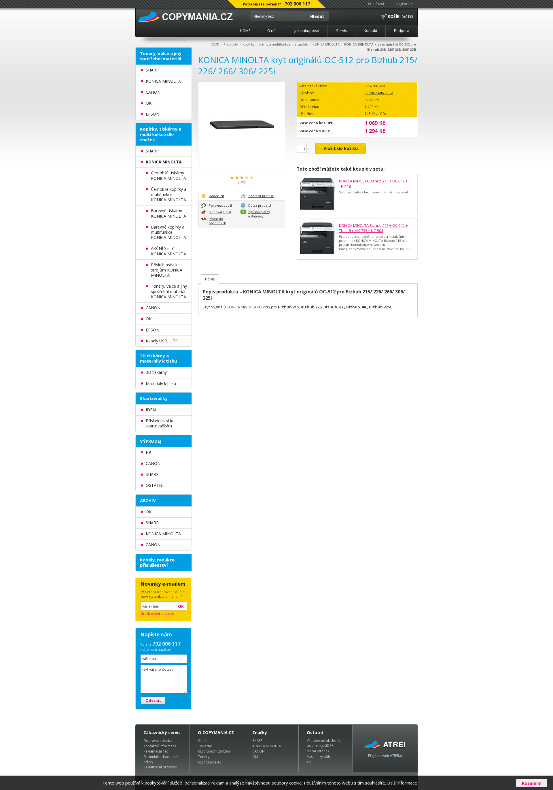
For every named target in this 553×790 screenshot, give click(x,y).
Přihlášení (376, 3)
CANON (258, 751)
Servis (341, 30)
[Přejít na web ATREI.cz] (385, 748)
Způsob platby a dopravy (259, 214)
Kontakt (370, 30)
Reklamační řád (155, 751)
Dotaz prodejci (259, 205)
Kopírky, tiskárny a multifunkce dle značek (275, 44)
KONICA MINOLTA (326, 44)
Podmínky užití (318, 756)
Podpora (401, 30)
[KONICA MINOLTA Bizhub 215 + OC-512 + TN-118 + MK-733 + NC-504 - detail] (317, 239)
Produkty (231, 44)
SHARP (257, 740)
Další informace (402, 783)
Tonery (203, 756)
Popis (210, 279)
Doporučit (216, 196)
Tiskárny (205, 746)
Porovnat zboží (220, 205)
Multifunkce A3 (209, 762)
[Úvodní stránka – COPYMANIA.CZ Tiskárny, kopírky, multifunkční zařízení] (186, 16)
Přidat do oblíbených (217, 220)
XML (310, 761)
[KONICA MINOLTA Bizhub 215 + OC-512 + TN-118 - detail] (317, 194)
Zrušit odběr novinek (157, 613)
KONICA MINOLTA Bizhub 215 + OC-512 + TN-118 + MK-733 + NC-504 (373, 228)
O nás (272, 30)
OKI (255, 756)
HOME (245, 30)
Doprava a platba (157, 740)
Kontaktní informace (159, 746)
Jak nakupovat (306, 30)
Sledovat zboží (220, 212)
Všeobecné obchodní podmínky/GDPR (324, 743)
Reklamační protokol (160, 767)
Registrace (404, 3)
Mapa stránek (318, 750)
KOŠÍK (393, 16)
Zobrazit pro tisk (261, 196)
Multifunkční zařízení (214, 751)
